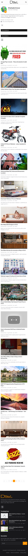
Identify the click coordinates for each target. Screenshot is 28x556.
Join (14, 284)
